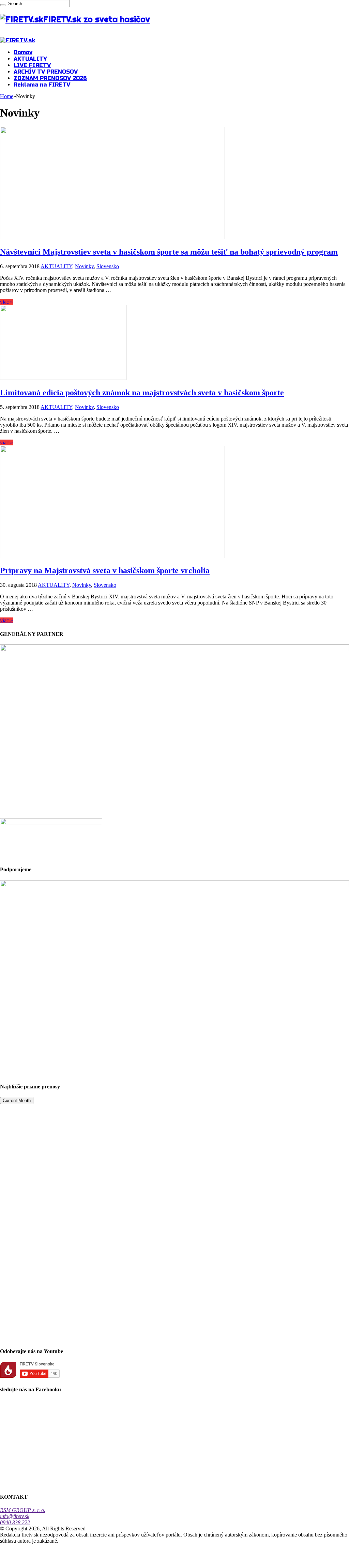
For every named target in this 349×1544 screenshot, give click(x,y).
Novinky (84, 266)
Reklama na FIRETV (42, 84)
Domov (23, 52)
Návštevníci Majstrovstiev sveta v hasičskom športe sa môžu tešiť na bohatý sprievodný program (169, 251)
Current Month (17, 1100)
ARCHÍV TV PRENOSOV (46, 71)
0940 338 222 (15, 1522)
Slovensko (107, 266)
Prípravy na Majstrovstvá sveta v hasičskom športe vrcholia (105, 570)
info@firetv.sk (14, 1516)
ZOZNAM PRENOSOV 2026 (50, 78)
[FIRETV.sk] (17, 40)
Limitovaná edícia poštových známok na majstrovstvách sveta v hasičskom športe (142, 392)
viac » (6, 302)
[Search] (2, 5)
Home (6, 96)
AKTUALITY (30, 59)
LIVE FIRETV (32, 65)
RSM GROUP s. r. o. (22, 1510)
